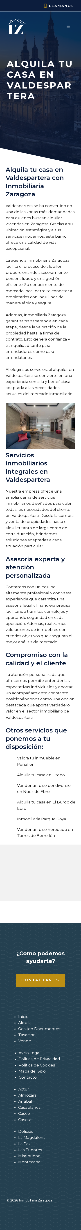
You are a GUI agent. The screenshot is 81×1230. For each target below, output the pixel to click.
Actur (23, 1089)
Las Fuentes (30, 1150)
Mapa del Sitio (32, 1071)
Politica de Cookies (37, 1065)
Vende (24, 1041)
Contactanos (40, 980)
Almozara (27, 1095)
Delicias (25, 1131)
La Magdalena (32, 1137)
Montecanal (30, 1162)
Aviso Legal (29, 1053)
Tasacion (27, 1035)
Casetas (26, 1119)
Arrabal (25, 1101)
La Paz (24, 1144)
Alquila (25, 1022)
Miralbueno (29, 1156)
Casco (24, 1113)
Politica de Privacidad (39, 1059)
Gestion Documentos (39, 1028)
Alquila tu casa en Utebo (41, 775)
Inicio (23, 1016)
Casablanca (29, 1107)
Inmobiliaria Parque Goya (41, 819)
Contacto (28, 1077)
